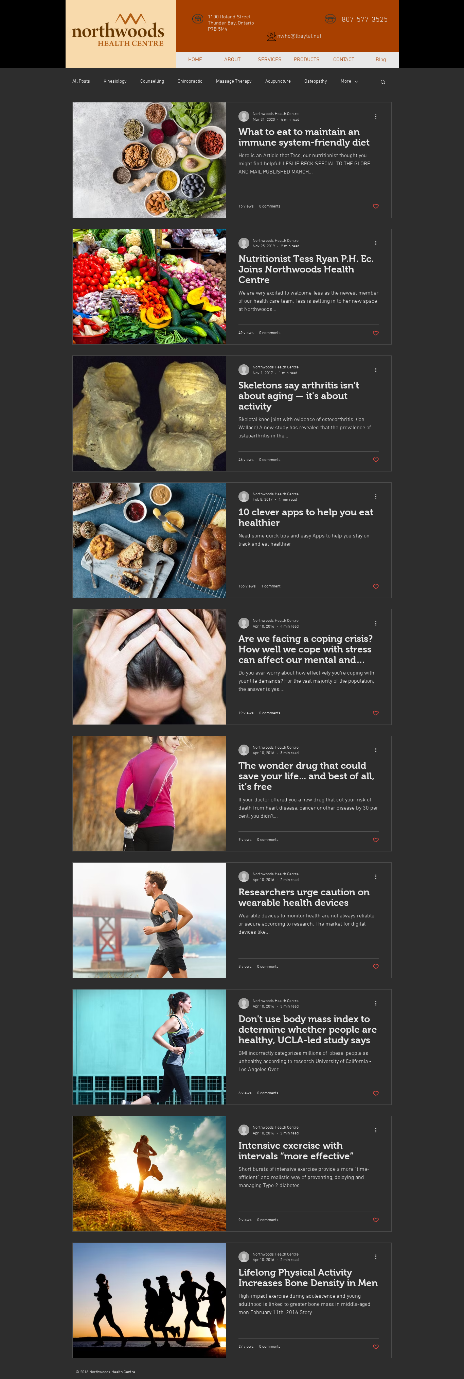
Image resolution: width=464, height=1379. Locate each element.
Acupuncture (278, 81)
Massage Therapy (234, 81)
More (346, 81)
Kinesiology (115, 81)
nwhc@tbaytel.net (299, 36)
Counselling (152, 81)
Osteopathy (315, 81)
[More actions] (378, 116)
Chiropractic (190, 81)
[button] (383, 82)
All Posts (81, 81)
